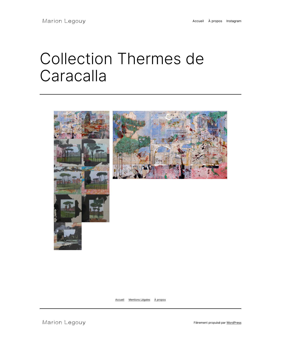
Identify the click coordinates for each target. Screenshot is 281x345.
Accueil (198, 21)
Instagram (233, 21)
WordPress (234, 322)
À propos (215, 21)
